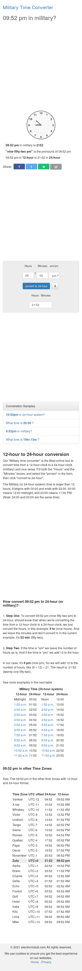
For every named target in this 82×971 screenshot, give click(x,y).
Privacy (46, 962)
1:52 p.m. (47, 704)
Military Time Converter (28, 7)
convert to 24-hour (36, 286)
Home (35, 962)
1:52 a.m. (20, 704)
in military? (19, 431)
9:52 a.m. (20, 745)
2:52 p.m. (47, 709)
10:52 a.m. (21, 750)
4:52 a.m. (20, 720)
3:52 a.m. (20, 714)
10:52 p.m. (48, 750)
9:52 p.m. (47, 745)
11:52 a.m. (21, 755)
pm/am (54, 266)
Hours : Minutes (41, 295)
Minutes (42, 266)
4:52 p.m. (47, 720)
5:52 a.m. (20, 724)
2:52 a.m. (20, 709)
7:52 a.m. (20, 735)
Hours (28, 266)
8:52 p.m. (47, 740)
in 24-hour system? (25, 414)
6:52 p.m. (47, 730)
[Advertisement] (41, 66)
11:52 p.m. (48, 755)
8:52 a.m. (20, 740)
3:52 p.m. (47, 714)
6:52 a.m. (20, 730)
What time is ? (20, 423)
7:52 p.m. (47, 735)
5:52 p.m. (47, 724)
